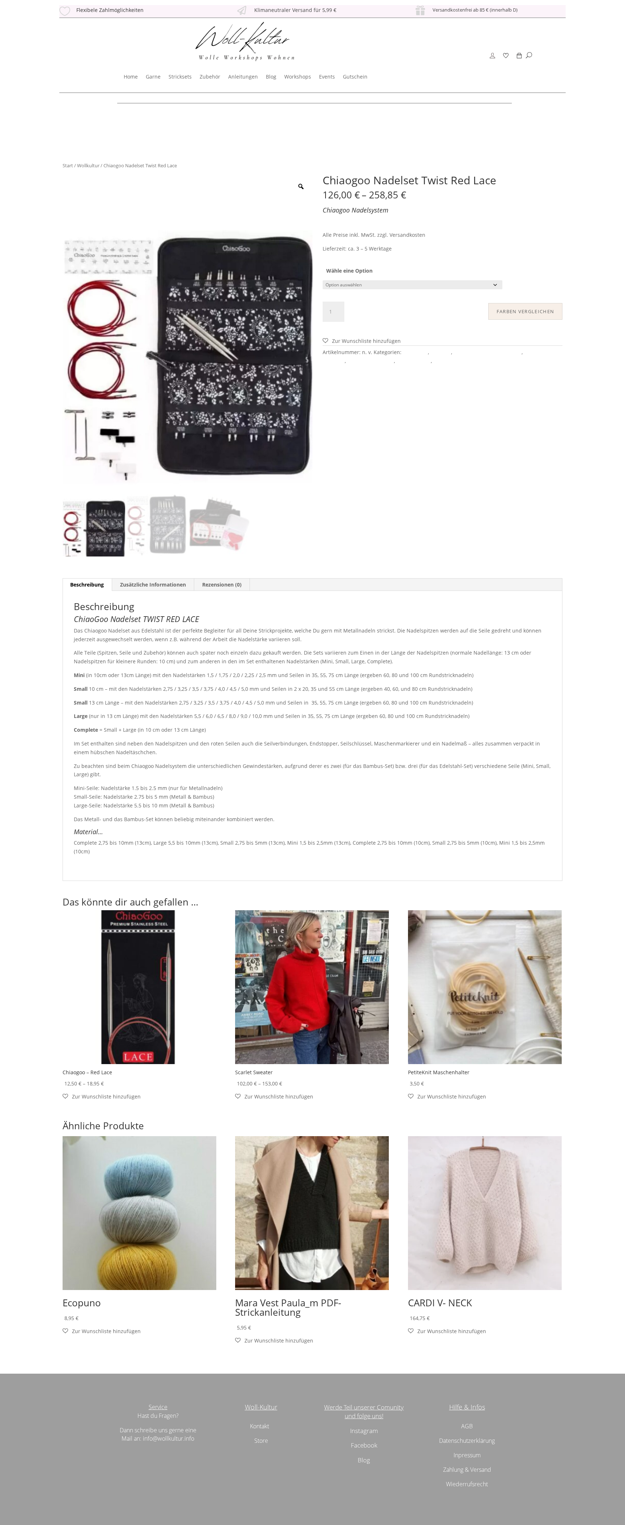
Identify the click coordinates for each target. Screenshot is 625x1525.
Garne (153, 76)
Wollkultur (88, 165)
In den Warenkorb (390, 310)
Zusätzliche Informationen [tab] (153, 584)
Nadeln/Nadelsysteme (460, 360)
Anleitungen (243, 76)
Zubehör (210, 76)
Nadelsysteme (413, 360)
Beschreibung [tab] (87, 584)
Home (131, 76)
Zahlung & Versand (467, 1470)
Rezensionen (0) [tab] (222, 584)
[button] (362, 341)
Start (68, 165)
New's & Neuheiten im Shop (488, 352)
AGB (467, 1426)
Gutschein (355, 76)
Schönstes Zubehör (370, 360)
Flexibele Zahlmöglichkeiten (110, 10)
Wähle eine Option (349, 270)
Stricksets (180, 76)
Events (327, 76)
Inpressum (467, 1455)
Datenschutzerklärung (467, 1441)
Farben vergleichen (525, 311)
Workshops (297, 76)
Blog (271, 76)
